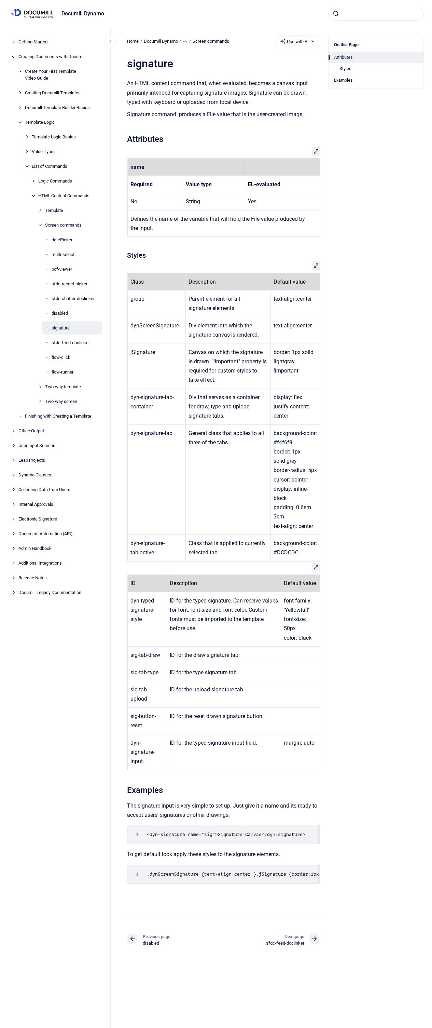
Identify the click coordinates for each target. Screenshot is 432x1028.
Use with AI (298, 41)
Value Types (44, 151)
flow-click (61, 357)
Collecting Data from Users (44, 489)
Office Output (31, 430)
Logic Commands (55, 181)
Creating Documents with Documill (51, 56)
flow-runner (62, 372)
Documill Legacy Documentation (49, 592)
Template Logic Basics (54, 136)
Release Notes (32, 577)
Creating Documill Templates (53, 92)
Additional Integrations (40, 563)
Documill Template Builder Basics (57, 107)
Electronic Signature (37, 519)
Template (54, 210)
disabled (60, 313)
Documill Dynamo (82, 13)
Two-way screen (61, 401)
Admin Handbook (35, 548)
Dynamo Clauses (34, 474)
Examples (343, 80)
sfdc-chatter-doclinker (73, 298)
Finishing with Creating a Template (58, 416)
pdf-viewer (62, 269)
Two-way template (63, 386)
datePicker (62, 239)
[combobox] (376, 13)
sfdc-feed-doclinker (71, 342)
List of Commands (49, 166)
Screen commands (63, 225)
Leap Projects (31, 460)
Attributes (343, 57)
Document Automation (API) (45, 533)
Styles (345, 68)
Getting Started (32, 42)
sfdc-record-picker (69, 283)
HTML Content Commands (63, 195)
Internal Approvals (35, 504)
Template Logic (40, 122)
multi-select (63, 254)
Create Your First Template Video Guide (50, 75)
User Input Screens (36, 445)
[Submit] (336, 13)
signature (61, 327)
